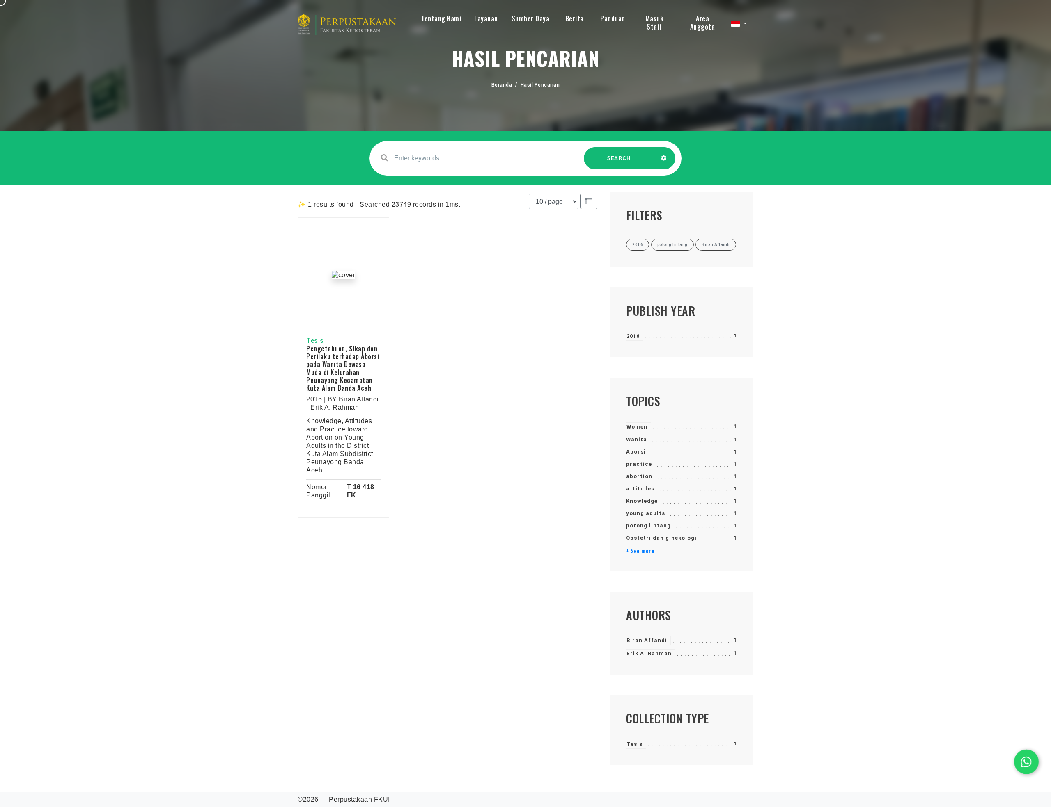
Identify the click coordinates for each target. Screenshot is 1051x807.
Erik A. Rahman (649, 653)
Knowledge (642, 501)
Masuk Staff (654, 23)
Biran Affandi (646, 640)
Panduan (612, 18)
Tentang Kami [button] (441, 18)
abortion (639, 476)
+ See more (640, 551)
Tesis (634, 744)
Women (636, 427)
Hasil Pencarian (540, 85)
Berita (574, 18)
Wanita (636, 439)
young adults (645, 513)
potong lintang (648, 525)
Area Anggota (702, 23)
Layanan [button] (486, 18)
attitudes (640, 489)
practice (639, 464)
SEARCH (619, 158)
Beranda (501, 85)
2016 (633, 336)
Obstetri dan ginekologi (661, 538)
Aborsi (636, 452)
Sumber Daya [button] (531, 18)
